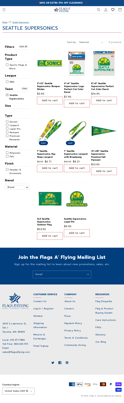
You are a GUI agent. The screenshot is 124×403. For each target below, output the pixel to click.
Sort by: (71, 42)
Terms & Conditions (76, 338)
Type (8, 115)
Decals (13, 122)
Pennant (14, 132)
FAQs (98, 327)
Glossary (100, 334)
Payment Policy (73, 323)
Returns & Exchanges (39, 336)
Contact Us (39, 301)
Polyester (15, 153)
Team (9, 89)
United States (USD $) (16, 391)
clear (24, 88)
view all (23, 46)
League (10, 75)
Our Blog (100, 342)
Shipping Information (40, 325)
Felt (11, 156)
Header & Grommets (15, 171)
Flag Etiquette (103, 301)
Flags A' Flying (96, 396)
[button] (4, 9)
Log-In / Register (43, 308)
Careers (69, 308)
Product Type (11, 57)
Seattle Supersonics (20, 22)
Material (11, 146)
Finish (9, 163)
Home (4, 22)
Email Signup (40, 346)
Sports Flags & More (18, 66)
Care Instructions (105, 320)
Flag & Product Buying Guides (104, 310)
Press (67, 316)
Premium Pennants (14, 137)
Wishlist (38, 316)
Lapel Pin (15, 129)
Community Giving (75, 345)
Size (8, 105)
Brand (9, 180)
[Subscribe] (87, 274)
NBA (11, 82)
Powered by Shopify (112, 396)
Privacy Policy (72, 330)
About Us (69, 301)
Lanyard (14, 125)
